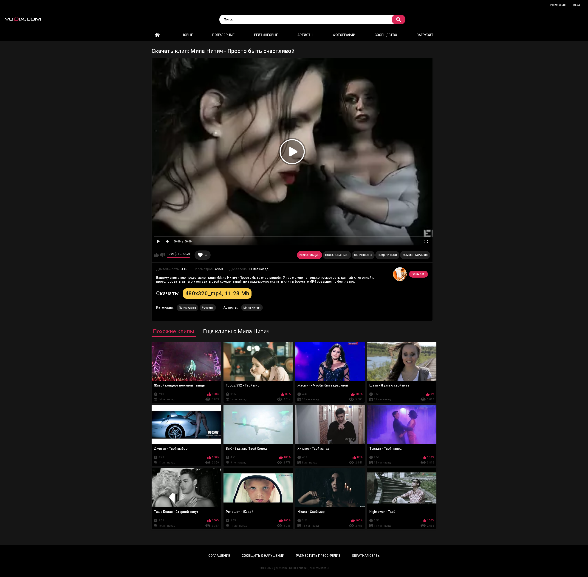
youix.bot (418, 274)
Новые (187, 35)
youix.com (280, 568)
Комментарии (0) (415, 255)
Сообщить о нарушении (263, 555)
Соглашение (219, 555)
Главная (157, 35)
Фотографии (344, 35)
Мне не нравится (162, 255)
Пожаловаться (336, 255)
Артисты (305, 35)
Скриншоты (363, 255)
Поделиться (387, 255)
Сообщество (386, 35)
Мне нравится (156, 255)
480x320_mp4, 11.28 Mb (217, 293)
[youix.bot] (400, 274)
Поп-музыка (187, 307)
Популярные (223, 35)
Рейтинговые (266, 35)
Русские (208, 307)
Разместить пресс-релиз (318, 555)
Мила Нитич (251, 307)
